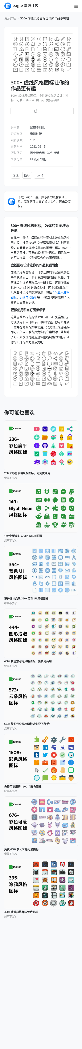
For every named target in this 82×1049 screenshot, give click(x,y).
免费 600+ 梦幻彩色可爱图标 (21, 849)
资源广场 (10, 18)
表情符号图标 (28, 297)
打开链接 (44, 111)
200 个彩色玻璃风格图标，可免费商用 (27, 473)
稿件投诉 (53, 153)
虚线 (16, 175)
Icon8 (39, 175)
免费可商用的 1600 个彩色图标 (22, 786)
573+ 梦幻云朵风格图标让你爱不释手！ (28, 724)
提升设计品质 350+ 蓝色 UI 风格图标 (26, 598)
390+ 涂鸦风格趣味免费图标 (21, 912)
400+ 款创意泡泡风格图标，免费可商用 (28, 661)
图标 (27, 175)
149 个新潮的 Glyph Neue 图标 (23, 536)
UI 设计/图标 (38, 159)
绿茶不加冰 (37, 127)
